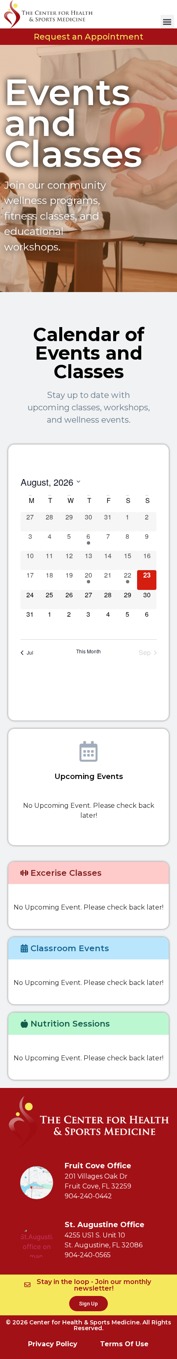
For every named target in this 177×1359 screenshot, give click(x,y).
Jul (30, 652)
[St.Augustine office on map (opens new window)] (36, 1241)
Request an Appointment (88, 37)
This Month (88, 651)
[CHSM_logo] (48, 14)
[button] (167, 21)
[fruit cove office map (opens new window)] (36, 1182)
